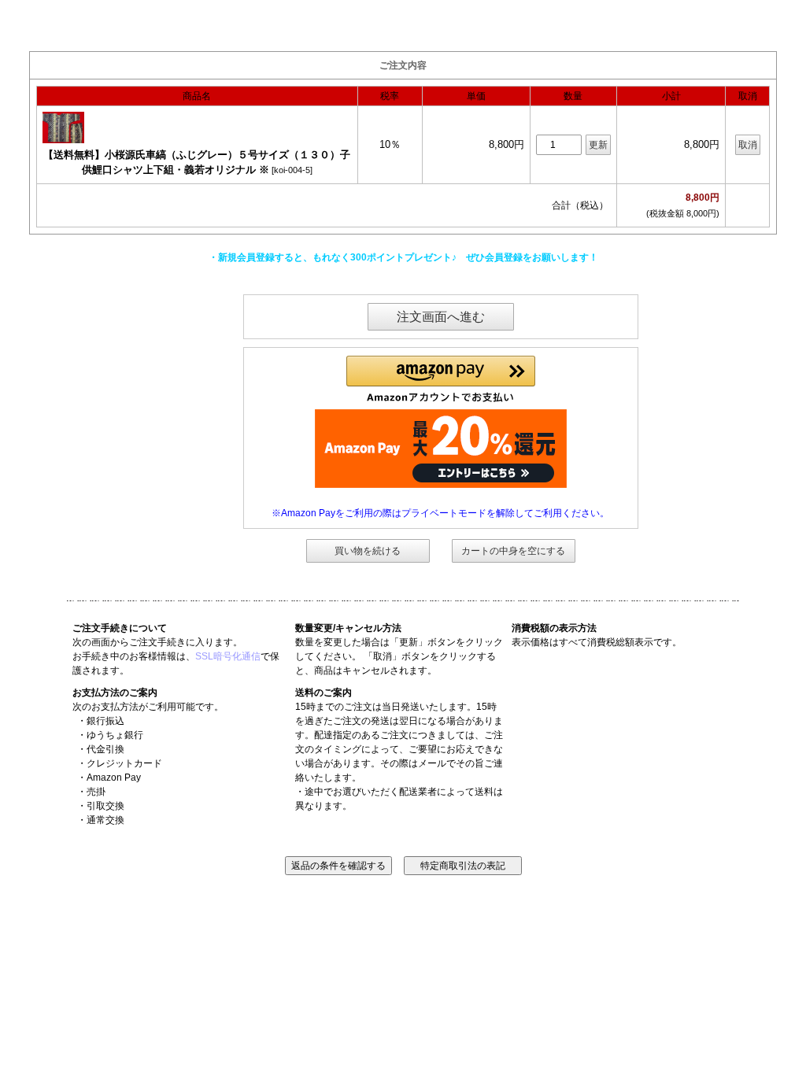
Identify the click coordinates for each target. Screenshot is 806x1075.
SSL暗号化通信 (228, 656)
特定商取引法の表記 (462, 865)
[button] (440, 379)
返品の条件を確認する (338, 865)
